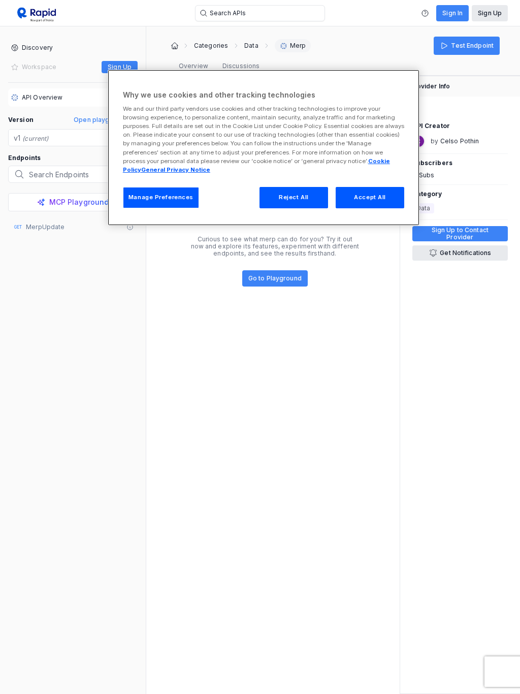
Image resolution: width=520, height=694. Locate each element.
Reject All (294, 197)
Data (251, 45)
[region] (263, 148)
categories (211, 45)
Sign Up (490, 13)
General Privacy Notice (175, 169)
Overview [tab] (193, 66)
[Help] (425, 13)
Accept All (370, 197)
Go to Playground (275, 278)
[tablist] (219, 66)
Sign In (452, 13)
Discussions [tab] (240, 66)
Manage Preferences (160, 197)
